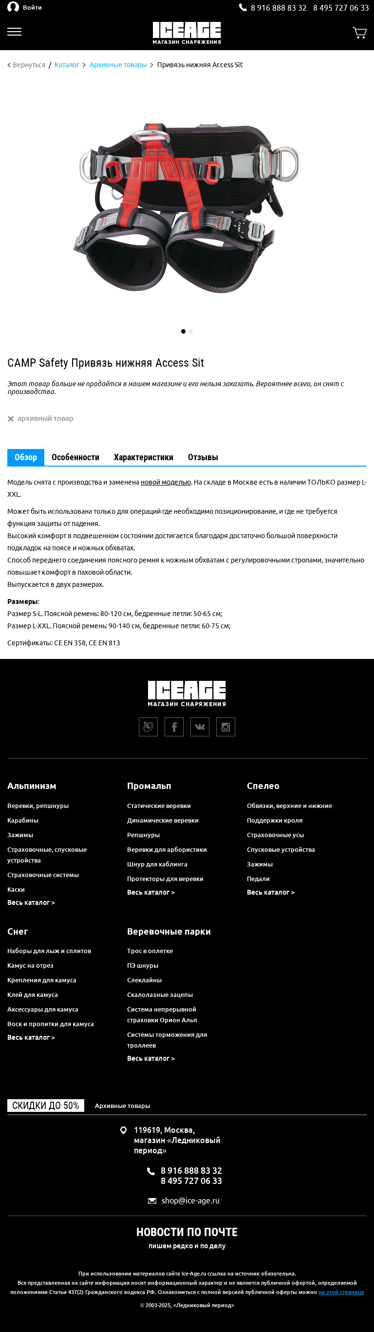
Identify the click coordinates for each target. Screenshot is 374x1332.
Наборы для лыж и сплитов (49, 950)
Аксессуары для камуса (42, 1009)
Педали (258, 878)
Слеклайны (144, 979)
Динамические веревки (163, 820)
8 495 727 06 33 (341, 7)
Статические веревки (159, 805)
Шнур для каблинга (157, 864)
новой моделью (166, 482)
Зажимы (20, 834)
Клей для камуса (32, 994)
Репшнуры (143, 834)
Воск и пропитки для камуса (50, 1023)
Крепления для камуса (41, 979)
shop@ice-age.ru (191, 1201)
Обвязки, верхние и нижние (289, 805)
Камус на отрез (30, 965)
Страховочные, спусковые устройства (47, 854)
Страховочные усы (275, 834)
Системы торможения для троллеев (167, 1040)
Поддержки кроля (274, 820)
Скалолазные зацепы (160, 994)
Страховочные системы (43, 874)
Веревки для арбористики (167, 849)
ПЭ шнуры (142, 965)
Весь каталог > (31, 902)
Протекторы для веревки (165, 878)
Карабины (22, 820)
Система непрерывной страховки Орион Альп (162, 1014)
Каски (16, 889)
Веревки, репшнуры (38, 805)
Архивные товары (122, 1105)
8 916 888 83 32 (279, 7)
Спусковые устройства (281, 849)
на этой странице (341, 1292)
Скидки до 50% (45, 1105)
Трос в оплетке (150, 950)
